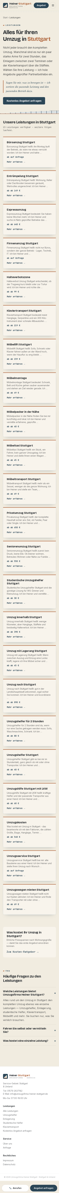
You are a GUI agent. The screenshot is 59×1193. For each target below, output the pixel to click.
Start (5, 17)
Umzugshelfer (10, 1115)
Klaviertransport (11, 1127)
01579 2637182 (14, 1090)
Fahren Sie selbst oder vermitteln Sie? (29, 1030)
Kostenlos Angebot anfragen (24, 100)
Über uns (7, 1143)
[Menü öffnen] (53, 5)
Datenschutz (9, 1164)
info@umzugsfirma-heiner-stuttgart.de (29, 1094)
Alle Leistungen (10, 1111)
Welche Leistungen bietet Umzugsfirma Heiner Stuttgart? (29, 993)
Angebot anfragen (43, 1188)
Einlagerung (9, 1119)
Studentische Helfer (13, 1123)
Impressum (8, 1160)
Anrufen (17, 1188)
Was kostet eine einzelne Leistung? (29, 1041)
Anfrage (7, 1147)
